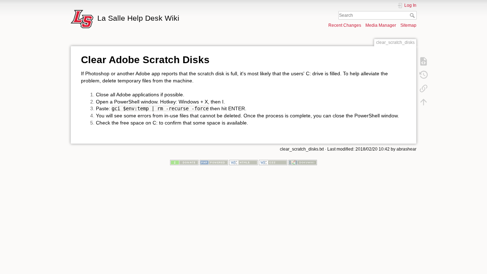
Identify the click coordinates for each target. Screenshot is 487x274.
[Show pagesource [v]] (423, 61)
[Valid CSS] (273, 162)
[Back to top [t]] (423, 101)
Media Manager (380, 25)
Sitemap (408, 25)
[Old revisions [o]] (423, 74)
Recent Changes (344, 25)
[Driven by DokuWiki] (302, 162)
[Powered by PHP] (214, 162)
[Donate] (184, 162)
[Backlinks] (423, 88)
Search (413, 15)
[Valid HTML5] (243, 162)
